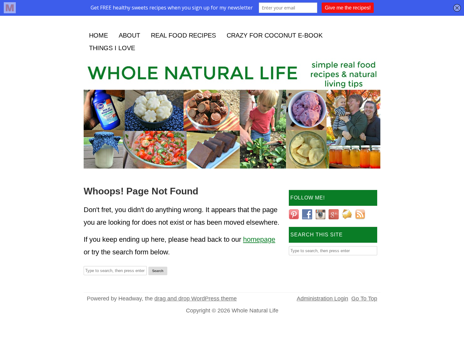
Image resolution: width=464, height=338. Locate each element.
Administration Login (322, 298)
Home (98, 35)
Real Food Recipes (183, 35)
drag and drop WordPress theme (195, 298)
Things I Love (112, 47)
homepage (259, 239)
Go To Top (364, 298)
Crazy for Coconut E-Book (275, 35)
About (129, 35)
